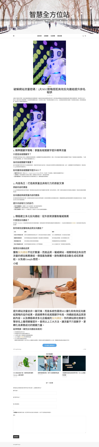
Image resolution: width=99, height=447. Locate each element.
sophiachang (18, 349)
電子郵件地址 (16, 397)
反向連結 (74, 223)
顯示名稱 (15, 390)
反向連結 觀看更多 (50, 345)
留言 (14, 415)
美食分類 (59, 36)
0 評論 (84, 349)
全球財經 (46, 36)
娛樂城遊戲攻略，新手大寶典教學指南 (48, 373)
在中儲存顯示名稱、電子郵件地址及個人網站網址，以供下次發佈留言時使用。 (32, 412)
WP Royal (18, 444)
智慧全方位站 (49, 14)
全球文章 (39, 36)
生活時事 (53, 36)
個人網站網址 (16, 404)
